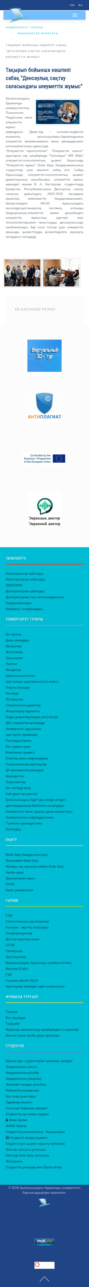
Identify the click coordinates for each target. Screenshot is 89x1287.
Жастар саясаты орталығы (26, 1149)
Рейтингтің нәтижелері (22, 1090)
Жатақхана (14, 1161)
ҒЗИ (9, 974)
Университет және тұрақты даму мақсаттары (39, 811)
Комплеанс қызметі (20, 752)
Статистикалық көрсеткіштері (27, 921)
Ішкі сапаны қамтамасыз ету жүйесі (32, 681)
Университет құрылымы (23, 728)
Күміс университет (19, 890)
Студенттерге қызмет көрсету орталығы (35, 1143)
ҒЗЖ (9, 915)
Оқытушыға (14, 658)
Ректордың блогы (18, 740)
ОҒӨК (10, 884)
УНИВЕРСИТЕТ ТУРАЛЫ (24, 27)
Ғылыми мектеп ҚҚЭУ (22, 980)
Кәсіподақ (13, 829)
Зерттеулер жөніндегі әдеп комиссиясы (35, 986)
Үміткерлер (14, 951)
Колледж (12, 693)
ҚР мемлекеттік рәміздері (25, 770)
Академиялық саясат (21, 1066)
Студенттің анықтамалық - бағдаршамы (35, 1131)
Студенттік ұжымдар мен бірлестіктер (34, 1167)
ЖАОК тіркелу (16, 1126)
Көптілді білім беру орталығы (27, 1155)
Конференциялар (19, 933)
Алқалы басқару (18, 687)
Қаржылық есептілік (20, 675)
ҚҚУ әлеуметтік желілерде (25, 723)
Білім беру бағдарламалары (27, 854)
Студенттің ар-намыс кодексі (27, 1114)
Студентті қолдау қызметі (28, 1137)
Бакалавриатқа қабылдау (24, 573)
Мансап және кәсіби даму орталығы (33, 1035)
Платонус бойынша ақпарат (26, 1108)
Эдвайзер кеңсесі (19, 1102)
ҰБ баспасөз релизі (35, 309)
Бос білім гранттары (21, 1096)
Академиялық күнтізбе (22, 1072)
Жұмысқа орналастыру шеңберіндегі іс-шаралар (42, 1029)
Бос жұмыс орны (18, 746)
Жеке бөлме (17, 1120)
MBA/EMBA (14, 585)
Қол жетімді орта (18, 788)
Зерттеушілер (16, 957)
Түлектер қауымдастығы (24, 823)
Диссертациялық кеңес (23, 939)
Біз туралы (13, 634)
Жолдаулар (14, 699)
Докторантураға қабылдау (25, 591)
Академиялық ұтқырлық (23, 1078)
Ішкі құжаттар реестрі (21, 793)
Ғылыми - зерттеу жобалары (27, 927)
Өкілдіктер (13, 669)
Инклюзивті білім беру (22, 860)
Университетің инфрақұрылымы (30, 817)
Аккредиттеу (15, 776)
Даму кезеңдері (17, 640)
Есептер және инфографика (27, 758)
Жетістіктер (14, 652)
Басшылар (13, 646)
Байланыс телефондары (24, 609)
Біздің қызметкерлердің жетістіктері (32, 717)
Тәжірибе (13, 1023)
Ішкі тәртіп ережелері (21, 734)
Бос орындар (15, 1017)
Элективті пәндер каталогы (26, 1084)
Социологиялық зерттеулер (26, 764)
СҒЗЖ (10, 945)
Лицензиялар (16, 782)
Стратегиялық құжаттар (23, 705)
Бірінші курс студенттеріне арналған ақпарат (39, 1061)
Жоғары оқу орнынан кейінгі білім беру (35, 866)
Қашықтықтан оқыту (20, 878)
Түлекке (12, 1012)
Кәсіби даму (15, 872)
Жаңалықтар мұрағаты (38, 33)
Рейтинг (11, 664)
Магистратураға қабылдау (25, 579)
